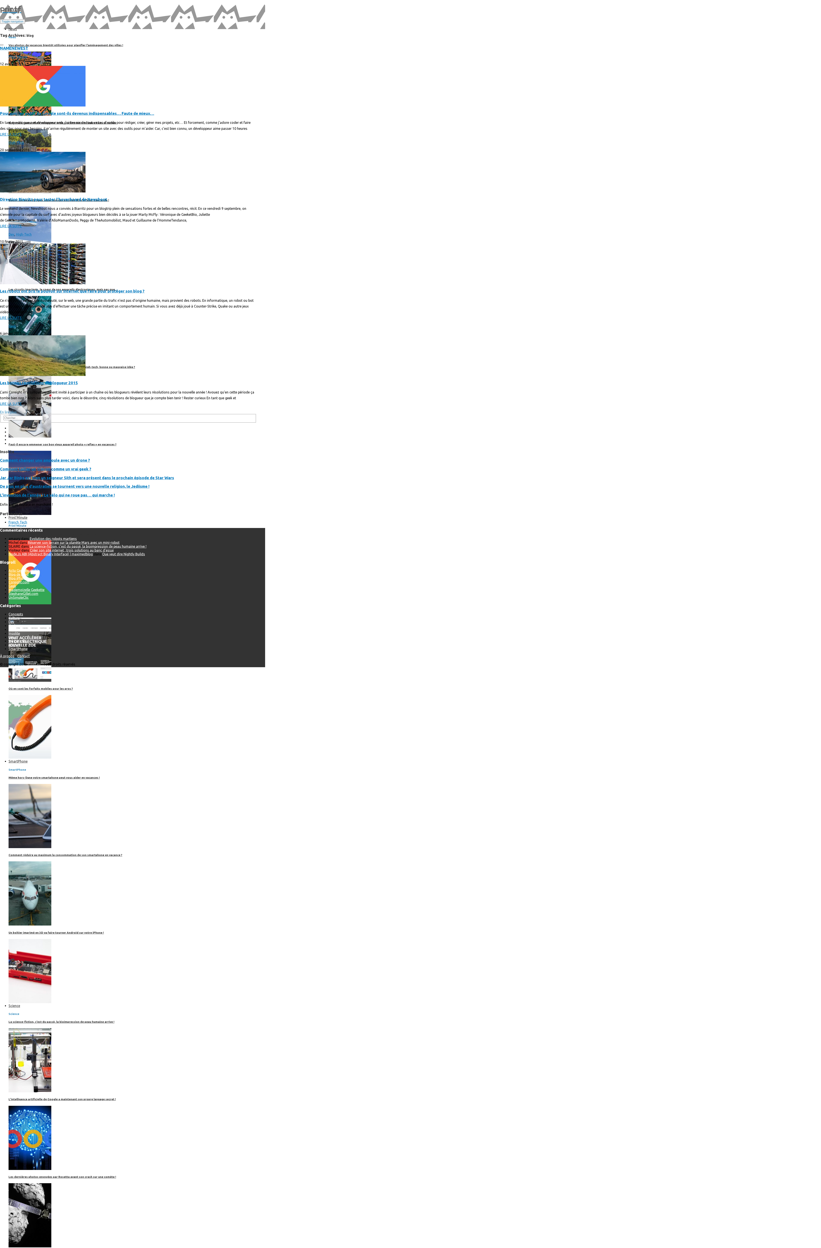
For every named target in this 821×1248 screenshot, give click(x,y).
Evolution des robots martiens (53, 539)
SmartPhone (18, 649)
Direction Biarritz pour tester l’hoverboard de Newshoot (53, 199)
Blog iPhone (18, 578)
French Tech (18, 522)
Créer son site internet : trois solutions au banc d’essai (72, 550)
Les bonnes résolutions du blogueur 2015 (39, 383)
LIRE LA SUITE (11, 134)
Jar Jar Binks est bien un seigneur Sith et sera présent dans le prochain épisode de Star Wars (87, 478)
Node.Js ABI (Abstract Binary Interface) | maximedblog (51, 554)
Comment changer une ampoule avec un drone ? (45, 460)
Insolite (14, 633)
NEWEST (20, 48)
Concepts (16, 614)
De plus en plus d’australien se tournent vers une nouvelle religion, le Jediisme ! (74, 486)
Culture (14, 618)
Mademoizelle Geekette (26, 590)
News (13, 637)
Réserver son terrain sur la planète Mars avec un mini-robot (74, 542)
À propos (7, 656)
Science (14, 645)
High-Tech (16, 143)
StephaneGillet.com (23, 594)
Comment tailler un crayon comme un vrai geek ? (45, 469)
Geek (12, 326)
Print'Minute (18, 57)
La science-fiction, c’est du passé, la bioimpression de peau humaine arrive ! (88, 546)
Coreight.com (19, 582)
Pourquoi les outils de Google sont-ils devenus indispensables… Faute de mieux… (77, 113)
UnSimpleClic (19, 597)
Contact (23, 656)
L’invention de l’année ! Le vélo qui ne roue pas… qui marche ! (57, 495)
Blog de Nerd (19, 574)
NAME (6, 48)
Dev (11, 234)
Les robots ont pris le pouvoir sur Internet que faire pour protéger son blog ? (72, 291)
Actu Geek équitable (24, 570)
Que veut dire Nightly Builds (123, 554)
